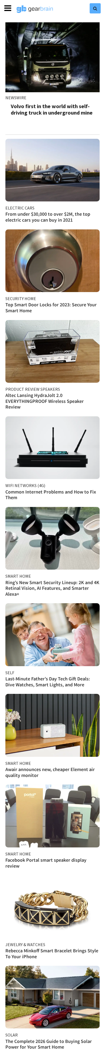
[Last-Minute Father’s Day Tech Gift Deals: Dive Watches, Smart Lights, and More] (52, 634)
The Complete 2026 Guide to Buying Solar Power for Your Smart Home (48, 1044)
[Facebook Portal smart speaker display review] (52, 815)
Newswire (15, 97)
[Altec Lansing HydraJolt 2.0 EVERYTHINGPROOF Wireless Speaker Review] (52, 351)
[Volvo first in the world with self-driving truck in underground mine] (52, 57)
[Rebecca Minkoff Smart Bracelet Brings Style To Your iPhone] (52, 906)
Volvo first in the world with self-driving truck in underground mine (52, 109)
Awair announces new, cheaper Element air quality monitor (50, 772)
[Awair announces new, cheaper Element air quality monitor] (52, 725)
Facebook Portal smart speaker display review (45, 863)
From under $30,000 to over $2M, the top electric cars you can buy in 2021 (47, 217)
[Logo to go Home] (35, 9)
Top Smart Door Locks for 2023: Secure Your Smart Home (51, 307)
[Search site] (95, 8)
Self (9, 672)
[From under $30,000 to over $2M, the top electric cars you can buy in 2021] (52, 170)
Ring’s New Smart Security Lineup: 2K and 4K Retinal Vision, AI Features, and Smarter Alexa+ (52, 588)
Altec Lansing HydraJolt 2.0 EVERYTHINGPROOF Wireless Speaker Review (44, 401)
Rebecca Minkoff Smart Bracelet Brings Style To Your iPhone (51, 953)
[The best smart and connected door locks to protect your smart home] (52, 260)
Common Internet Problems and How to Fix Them (50, 495)
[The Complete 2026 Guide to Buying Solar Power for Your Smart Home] (52, 997)
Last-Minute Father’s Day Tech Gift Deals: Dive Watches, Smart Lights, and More (47, 682)
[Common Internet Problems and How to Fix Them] (52, 447)
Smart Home (18, 576)
